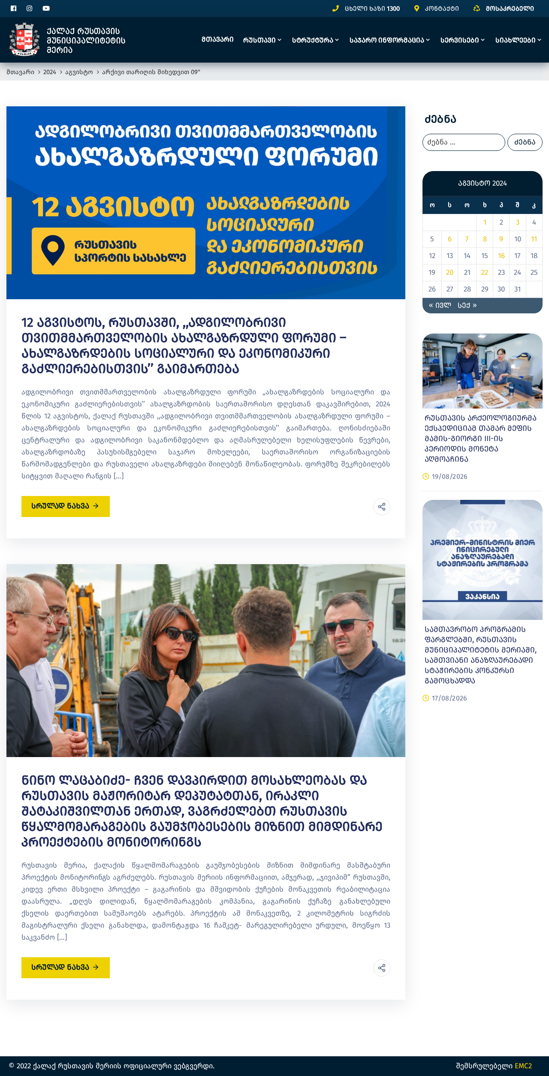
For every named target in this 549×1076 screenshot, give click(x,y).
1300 (393, 8)
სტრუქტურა (312, 40)
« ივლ (440, 305)
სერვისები (459, 40)
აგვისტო (79, 72)
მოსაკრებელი (510, 8)
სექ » (467, 305)
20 (449, 272)
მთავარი (218, 39)
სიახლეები (515, 40)
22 (484, 272)
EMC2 (523, 1065)
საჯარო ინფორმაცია (387, 40)
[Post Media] (205, 202)
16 (501, 255)
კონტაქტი (442, 8)
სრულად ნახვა (60, 506)
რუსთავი (259, 40)
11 (534, 238)
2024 (49, 72)
